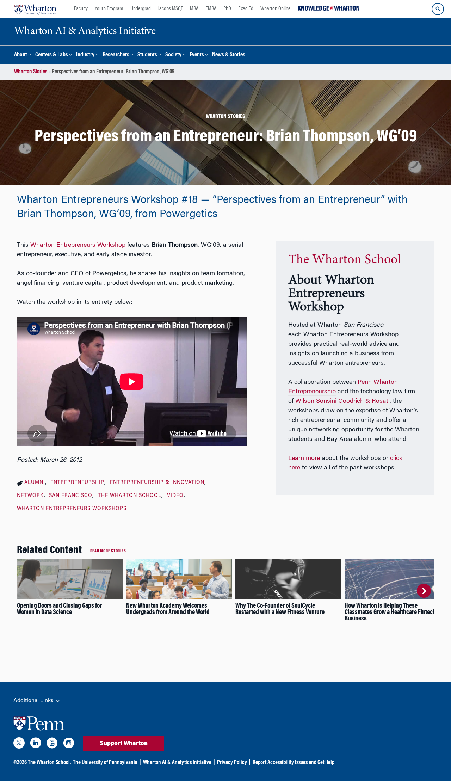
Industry (85, 55)
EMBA (210, 9)
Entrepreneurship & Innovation (157, 482)
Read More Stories (108, 551)
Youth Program (109, 9)
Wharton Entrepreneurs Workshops (71, 508)
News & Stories (228, 55)
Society (173, 55)
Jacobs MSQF (170, 9)
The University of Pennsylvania (105, 762)
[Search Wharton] (438, 9)
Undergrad (140, 9)
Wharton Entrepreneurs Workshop (77, 245)
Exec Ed (245, 9)
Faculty (81, 9)
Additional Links (34, 700)
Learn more (304, 458)
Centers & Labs (51, 55)
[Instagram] (68, 744)
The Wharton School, (49, 762)
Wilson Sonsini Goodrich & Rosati (342, 401)
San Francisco (70, 495)
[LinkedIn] (35, 744)
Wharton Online (275, 9)
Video (175, 495)
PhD (227, 9)
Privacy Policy (232, 762)
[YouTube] (52, 744)
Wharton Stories (30, 72)
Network (30, 495)
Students (147, 55)
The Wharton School (129, 495)
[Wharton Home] (35, 9)
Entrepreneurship (77, 482)
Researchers (116, 55)
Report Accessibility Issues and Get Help (293, 762)
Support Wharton (124, 743)
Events (197, 55)
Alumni (34, 482)
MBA (194, 9)
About (20, 55)
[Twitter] (19, 744)
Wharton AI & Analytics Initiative (177, 762)
